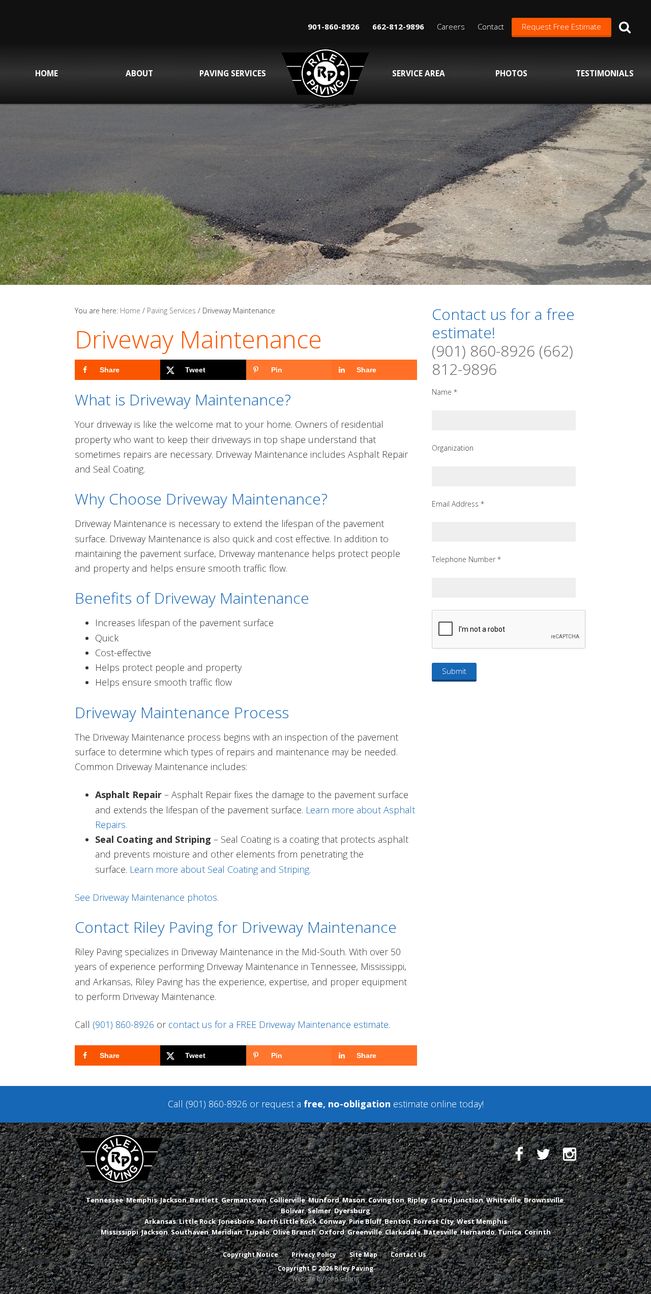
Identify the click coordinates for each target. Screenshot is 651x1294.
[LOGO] (325, 73)
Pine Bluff (365, 1221)
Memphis (141, 1199)
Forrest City (433, 1221)
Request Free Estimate (561, 26)
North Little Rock (286, 1221)
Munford (323, 1199)
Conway (332, 1221)
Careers (451, 26)
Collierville (287, 1199)
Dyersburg (352, 1210)
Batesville (440, 1232)
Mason (353, 1199)
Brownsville (544, 1199)
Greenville (364, 1232)
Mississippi (119, 1232)
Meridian (227, 1232)
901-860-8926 (334, 26)
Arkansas (160, 1221)
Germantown (244, 1199)
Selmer (319, 1210)
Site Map (363, 1254)
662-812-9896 (398, 26)
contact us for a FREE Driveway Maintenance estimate (278, 1024)
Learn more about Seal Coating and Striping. (220, 869)
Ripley (417, 1199)
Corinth (537, 1232)
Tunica (509, 1232)
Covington (386, 1199)
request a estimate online (359, 1104)
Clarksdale (403, 1232)
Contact (491, 26)
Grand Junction (457, 1199)
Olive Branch (294, 1232)
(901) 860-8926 (123, 1024)
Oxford (331, 1232)
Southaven (190, 1232)
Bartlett (204, 1199)
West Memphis (482, 1221)
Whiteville (503, 1199)
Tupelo (257, 1232)
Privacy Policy (313, 1254)
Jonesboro (236, 1221)
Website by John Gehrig (325, 1278)
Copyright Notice (250, 1254)
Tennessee (104, 1199)
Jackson (173, 1199)
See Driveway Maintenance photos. (147, 897)
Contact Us (408, 1254)
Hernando (477, 1232)
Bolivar (293, 1210)
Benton (397, 1221)
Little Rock (197, 1221)
